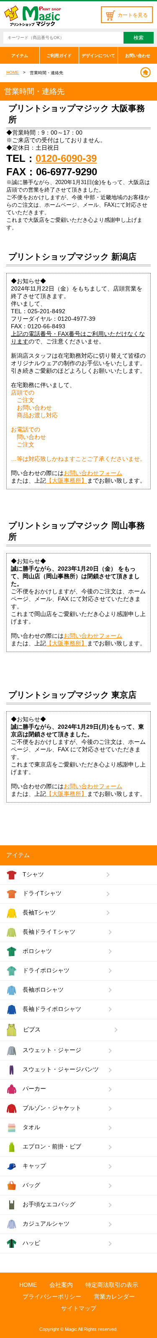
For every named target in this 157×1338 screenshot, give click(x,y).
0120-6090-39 (66, 158)
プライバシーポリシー (52, 1296)
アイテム (19, 55)
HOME (12, 72)
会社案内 (61, 1284)
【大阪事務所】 (66, 480)
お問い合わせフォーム (93, 473)
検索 (139, 38)
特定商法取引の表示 (111, 1284)
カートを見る (133, 15)
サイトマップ (78, 1308)
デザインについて (98, 55)
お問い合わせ (137, 55)
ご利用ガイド (59, 55)
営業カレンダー (114, 1296)
